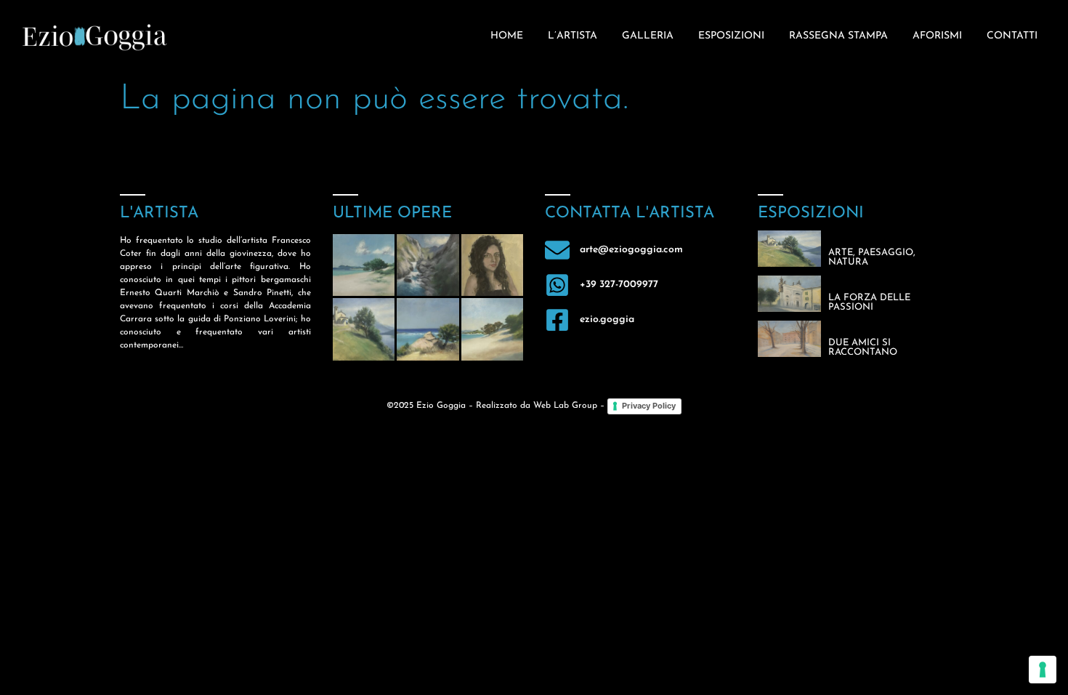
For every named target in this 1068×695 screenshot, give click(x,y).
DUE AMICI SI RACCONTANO (862, 347)
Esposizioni (731, 36)
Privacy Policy (649, 406)
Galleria (647, 36)
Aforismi (937, 36)
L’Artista (572, 36)
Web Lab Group (565, 405)
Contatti (1012, 36)
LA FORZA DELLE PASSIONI (869, 302)
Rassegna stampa (838, 36)
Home (506, 36)
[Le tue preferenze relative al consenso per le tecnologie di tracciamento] (1042, 669)
